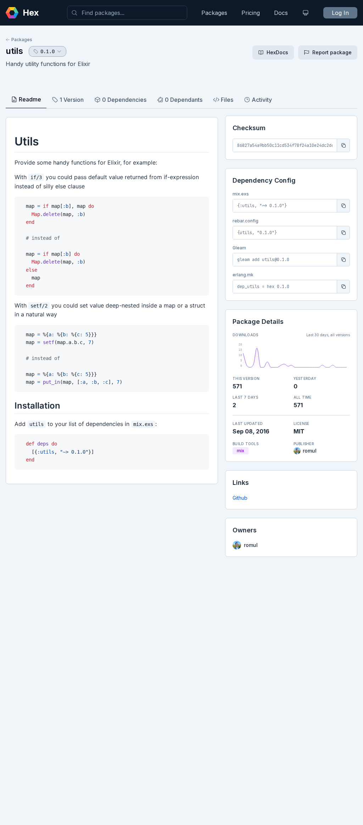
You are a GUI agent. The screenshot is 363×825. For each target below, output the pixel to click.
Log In (340, 12)
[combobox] (127, 13)
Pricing (250, 12)
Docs (281, 12)
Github (240, 498)
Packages (214, 12)
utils (14, 51)
